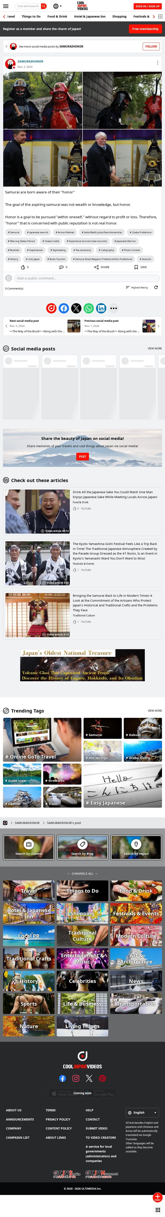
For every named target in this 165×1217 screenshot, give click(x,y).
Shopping (119, 16)
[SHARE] (113, 308)
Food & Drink (57, 16)
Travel (10, 16)
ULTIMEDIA (88, 1188)
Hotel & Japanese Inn (89, 16)
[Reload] (156, 287)
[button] (154, 17)
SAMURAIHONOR (30, 61)
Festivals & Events (146, 16)
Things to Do (31, 16)
